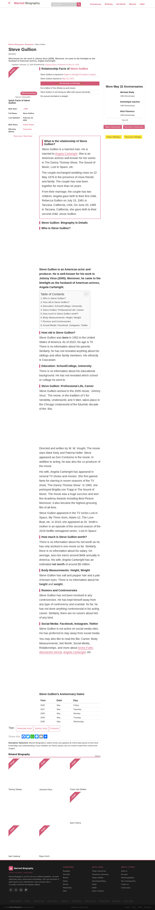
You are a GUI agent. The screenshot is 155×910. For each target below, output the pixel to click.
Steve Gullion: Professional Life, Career (63, 310)
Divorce (65, 884)
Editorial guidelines (127, 878)
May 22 (65, 79)
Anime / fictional (97, 891)
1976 (72, 79)
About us (124, 871)
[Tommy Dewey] (22, 773)
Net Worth (121, 4)
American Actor (24, 728)
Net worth (66, 874)
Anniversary (95, 4)
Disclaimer (147, 907)
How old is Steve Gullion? (56, 302)
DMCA (140, 907)
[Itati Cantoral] (22, 839)
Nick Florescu (127, 111)
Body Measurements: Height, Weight (62, 317)
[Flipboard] (26, 890)
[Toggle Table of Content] (85, 294)
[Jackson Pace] (53, 773)
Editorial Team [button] (50, 65)
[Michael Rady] (112, 94)
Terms (134, 907)
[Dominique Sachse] (112, 103)
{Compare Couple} (87, 75)
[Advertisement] (77, 25)
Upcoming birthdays (99, 881)
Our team (124, 874)
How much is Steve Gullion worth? (60, 313)
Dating (65, 881)
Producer (54, 728)
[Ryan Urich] (53, 839)
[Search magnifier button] (79, 4)
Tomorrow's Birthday (133, 137)
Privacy (127, 907)
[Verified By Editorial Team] (39, 49)
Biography (29, 44)
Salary (94, 884)
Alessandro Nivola (50, 652)
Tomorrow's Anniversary (133, 127)
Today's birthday (97, 878)
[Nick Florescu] (112, 113)
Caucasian (27, 129)
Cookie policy (126, 888)
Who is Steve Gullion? (54, 298)
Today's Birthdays (114, 137)
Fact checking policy (128, 881)
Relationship (67, 888)
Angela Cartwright (71, 75)
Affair (142, 4)
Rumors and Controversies (57, 321)
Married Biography (16, 44)
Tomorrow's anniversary (100, 874)
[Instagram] (21, 890)
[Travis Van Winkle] (84, 773)
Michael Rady (127, 92)
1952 (26, 109)
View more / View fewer (23, 136)
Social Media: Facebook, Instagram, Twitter (65, 325)
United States (28, 125)
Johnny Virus (41, 728)
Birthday (109, 4)
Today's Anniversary (113, 127)
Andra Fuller (85, 647)
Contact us (125, 884)
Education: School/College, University (62, 306)
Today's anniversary (99, 871)
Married (27, 3)
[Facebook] (11, 890)
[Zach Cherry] (84, 806)
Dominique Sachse (130, 102)
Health (94, 888)
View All (125, 120)
